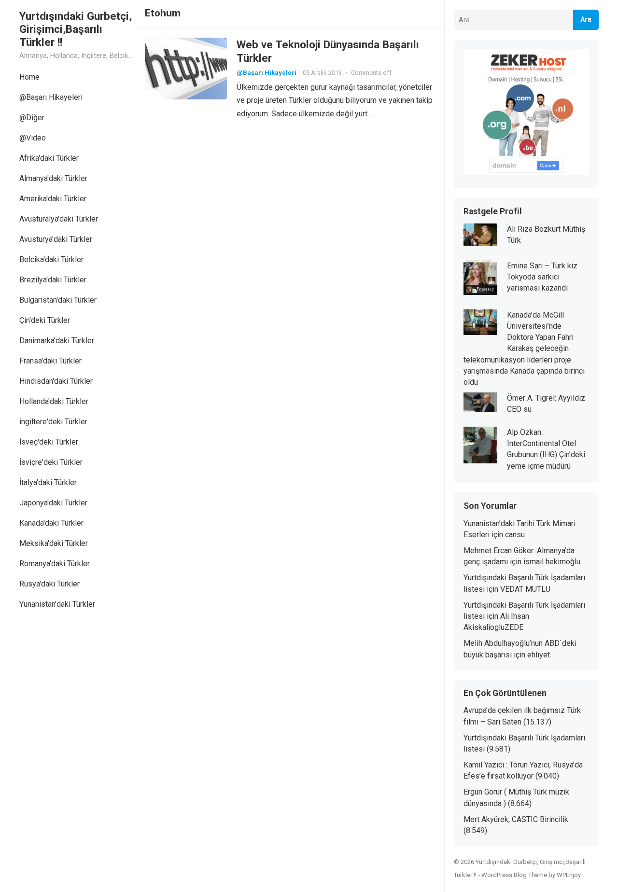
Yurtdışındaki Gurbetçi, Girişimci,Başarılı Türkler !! (75, 29)
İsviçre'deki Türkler (51, 462)
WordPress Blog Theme (514, 874)
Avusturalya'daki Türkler (58, 218)
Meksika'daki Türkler (53, 543)
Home (29, 77)
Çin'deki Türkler (44, 320)
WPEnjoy (569, 874)
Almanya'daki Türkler (53, 178)
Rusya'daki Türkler (49, 583)
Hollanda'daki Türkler (53, 401)
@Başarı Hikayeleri (51, 97)
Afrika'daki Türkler (49, 158)
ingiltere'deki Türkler (53, 421)
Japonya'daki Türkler (53, 502)
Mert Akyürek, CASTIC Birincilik (516, 819)
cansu (515, 534)
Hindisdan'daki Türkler (56, 381)
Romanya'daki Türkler (54, 563)
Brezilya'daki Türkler (52, 279)
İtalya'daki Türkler (48, 482)
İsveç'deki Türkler (48, 441)
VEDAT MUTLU (525, 589)
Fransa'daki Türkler (50, 360)
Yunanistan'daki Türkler (57, 604)
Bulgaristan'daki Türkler (58, 300)
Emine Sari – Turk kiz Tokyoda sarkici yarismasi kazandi (542, 277)
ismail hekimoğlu (551, 561)
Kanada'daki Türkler (51, 523)
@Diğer (31, 117)
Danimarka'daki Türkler (56, 340)
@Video (32, 137)
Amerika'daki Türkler (52, 198)
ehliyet (538, 654)
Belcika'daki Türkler (51, 259)
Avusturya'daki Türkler (55, 239)
